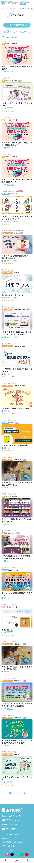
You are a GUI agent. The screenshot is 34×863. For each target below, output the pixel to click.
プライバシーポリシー (10, 834)
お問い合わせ (7, 846)
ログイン (28, 862)
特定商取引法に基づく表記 (12, 842)
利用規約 (5, 838)
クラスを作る (17, 862)
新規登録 (23, 3)
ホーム (5, 862)
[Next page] (24, 793)
